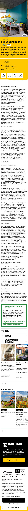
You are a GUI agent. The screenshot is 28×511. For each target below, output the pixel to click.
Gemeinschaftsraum (7, 95)
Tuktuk (10, 283)
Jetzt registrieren (10, 460)
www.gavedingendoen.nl (8, 220)
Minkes (11, 199)
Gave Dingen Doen (10, 181)
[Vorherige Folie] (1, 18)
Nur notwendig (13, 504)
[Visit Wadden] (7, 473)
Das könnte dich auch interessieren (11, 341)
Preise (7, 331)
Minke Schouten (13, 176)
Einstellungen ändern (13, 507)
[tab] (24, 35)
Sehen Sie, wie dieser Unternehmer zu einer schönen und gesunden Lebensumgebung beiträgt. (14, 322)
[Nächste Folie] (26, 18)
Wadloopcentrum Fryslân (15, 232)
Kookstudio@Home (14, 293)
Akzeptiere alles (14, 500)
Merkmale (8, 336)
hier (18, 150)
